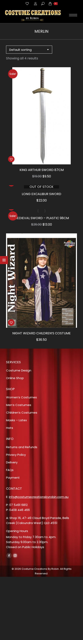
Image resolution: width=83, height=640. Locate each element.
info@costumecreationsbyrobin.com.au (38, 497)
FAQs (9, 470)
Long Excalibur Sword (41, 194)
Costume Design (18, 370)
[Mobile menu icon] (73, 15)
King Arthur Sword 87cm (42, 170)
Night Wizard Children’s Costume (41, 333)
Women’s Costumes (21, 397)
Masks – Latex (16, 420)
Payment (13, 477)
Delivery (12, 462)
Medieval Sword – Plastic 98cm (41, 218)
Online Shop (15, 378)
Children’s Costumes (21, 412)
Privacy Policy (16, 455)
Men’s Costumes (18, 405)
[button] (71, 159)
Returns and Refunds (21, 447)
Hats (9, 428)
